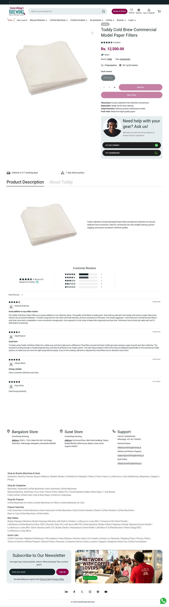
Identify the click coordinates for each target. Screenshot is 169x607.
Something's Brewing (85, 602)
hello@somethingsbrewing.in (129, 447)
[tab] (25, 182)
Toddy (109, 59)
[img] (14, 302)
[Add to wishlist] (92, 33)
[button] (106, 42)
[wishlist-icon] (131, 10)
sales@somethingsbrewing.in (130, 463)
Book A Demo (119, 11)
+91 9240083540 (112, 153)
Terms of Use (45, 579)
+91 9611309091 (112, 145)
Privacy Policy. (58, 579)
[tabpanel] (84, 224)
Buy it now (131, 95)
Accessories (125, 59)
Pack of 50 (109, 79)
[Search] (103, 11)
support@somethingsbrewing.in (131, 455)
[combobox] (67, 11)
